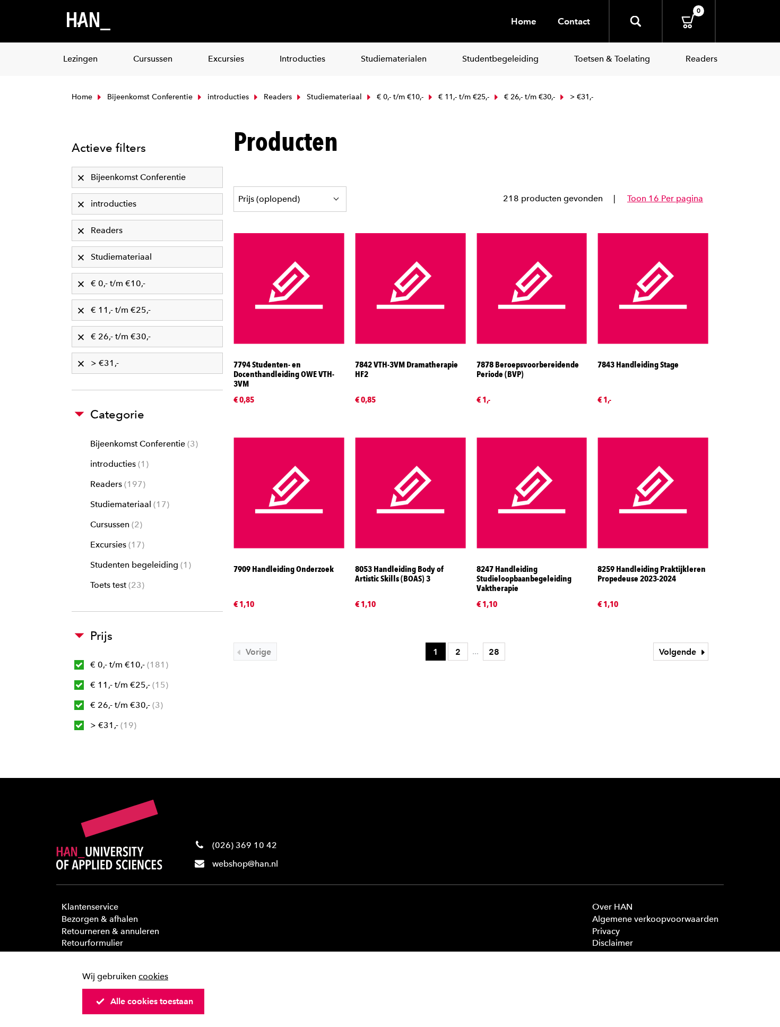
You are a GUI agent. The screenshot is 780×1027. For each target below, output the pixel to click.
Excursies (116, 545)
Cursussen (115, 524)
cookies (153, 976)
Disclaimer (612, 943)
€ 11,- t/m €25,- (462, 96)
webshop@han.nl (245, 864)
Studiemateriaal (333, 96)
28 (494, 652)
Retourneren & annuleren (110, 931)
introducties (227, 96)
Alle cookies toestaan (151, 1001)
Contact (574, 21)
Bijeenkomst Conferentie (149, 96)
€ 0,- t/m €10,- (399, 96)
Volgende (678, 652)
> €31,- (112, 725)
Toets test (116, 585)
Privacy (606, 931)
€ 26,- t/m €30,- (528, 96)
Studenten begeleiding (139, 565)
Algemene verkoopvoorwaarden (655, 919)
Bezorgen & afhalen (100, 919)
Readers (277, 96)
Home (523, 21)
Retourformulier (92, 943)
